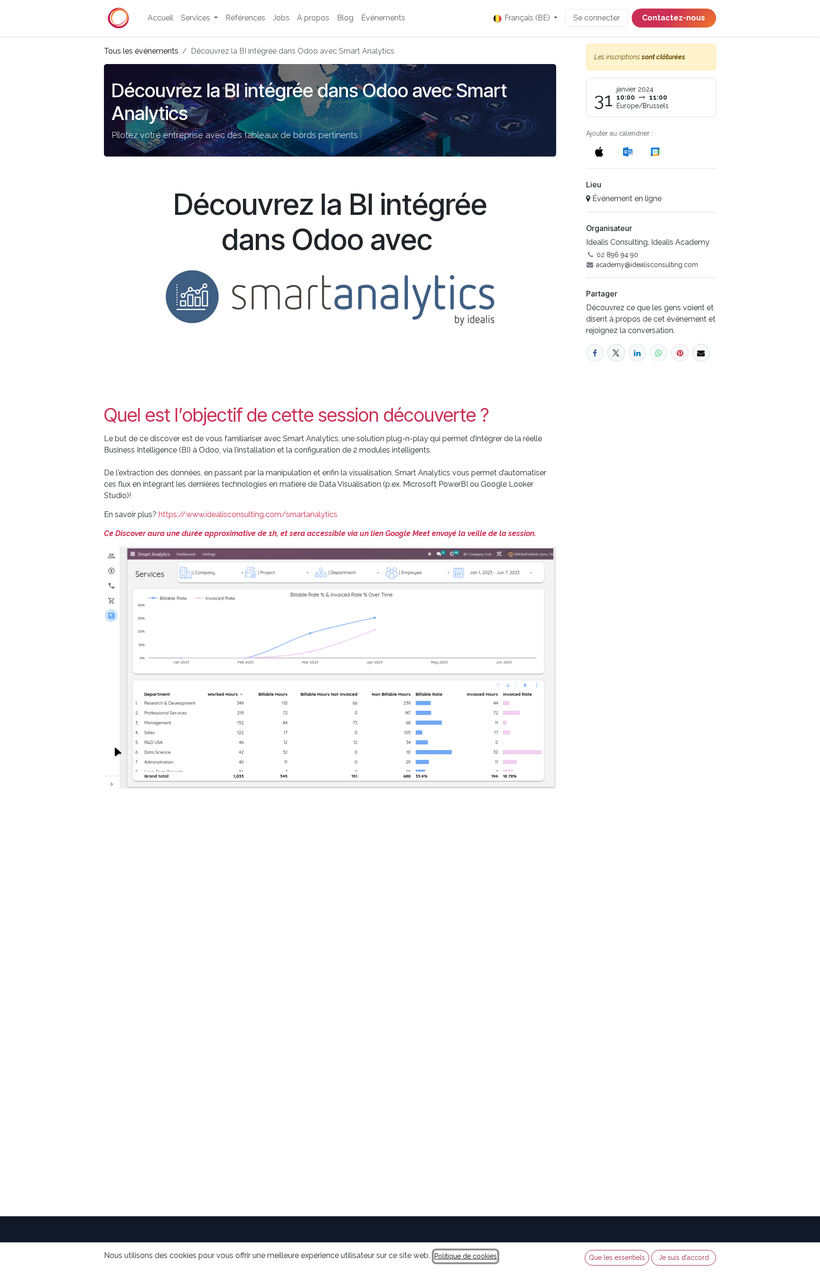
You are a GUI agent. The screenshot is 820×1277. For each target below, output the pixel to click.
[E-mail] (701, 352)
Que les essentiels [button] (617, 1257)
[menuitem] (160, 18)
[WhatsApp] (658, 352)
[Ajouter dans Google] (654, 151)
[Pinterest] (680, 352)
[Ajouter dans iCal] (599, 151)
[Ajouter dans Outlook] (627, 151)
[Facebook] (595, 352)
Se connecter (596, 17)
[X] (616, 352)
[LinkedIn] (637, 352)
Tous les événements (141, 51)
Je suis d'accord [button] (684, 1257)
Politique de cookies (465, 1256)
